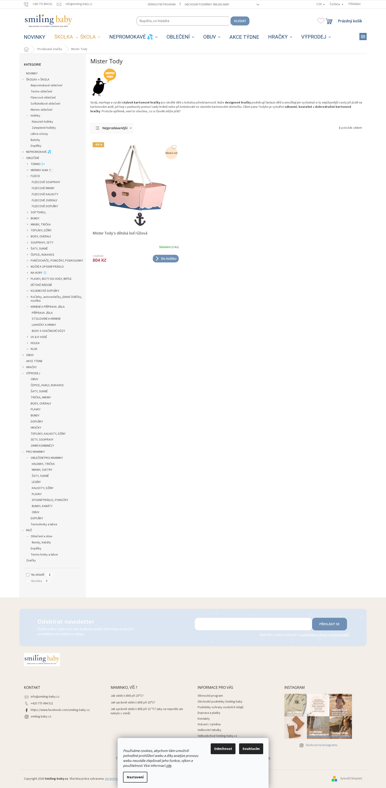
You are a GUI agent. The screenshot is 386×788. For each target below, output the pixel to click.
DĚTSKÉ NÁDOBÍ (41, 285)
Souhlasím (251, 748)
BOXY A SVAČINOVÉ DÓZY (48, 331)
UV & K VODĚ (39, 337)
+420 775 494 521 (42, 703)
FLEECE (35, 176)
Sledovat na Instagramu (321, 745)
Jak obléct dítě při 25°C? (127, 696)
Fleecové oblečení (43, 97)
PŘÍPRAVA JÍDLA (42, 313)
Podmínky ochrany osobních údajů (220, 707)
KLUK (34, 349)
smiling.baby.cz (41, 716)
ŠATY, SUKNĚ (39, 248)
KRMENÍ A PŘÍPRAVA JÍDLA (48, 307)
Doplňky (36, 146)
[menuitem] (34, 37)
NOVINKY (32, 73)
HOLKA (35, 343)
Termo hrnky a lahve (44, 554)
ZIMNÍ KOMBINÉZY (42, 445)
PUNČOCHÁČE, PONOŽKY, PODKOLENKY (57, 260)
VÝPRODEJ (33, 373)
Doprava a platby (209, 713)
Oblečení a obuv (42, 536)
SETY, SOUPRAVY (42, 439)
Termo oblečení (41, 91)
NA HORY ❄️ (39, 273)
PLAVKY (36, 409)
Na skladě (40, 574)
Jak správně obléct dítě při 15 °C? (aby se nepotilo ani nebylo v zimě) (147, 711)
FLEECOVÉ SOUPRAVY (46, 182)
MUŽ (29, 530)
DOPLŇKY (37, 421)
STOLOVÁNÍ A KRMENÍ (46, 319)
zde (168, 765)
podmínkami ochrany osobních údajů (324, 635)
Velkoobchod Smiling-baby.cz (217, 736)
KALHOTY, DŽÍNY (42, 488)
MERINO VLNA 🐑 (42, 170)
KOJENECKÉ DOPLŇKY (45, 291)
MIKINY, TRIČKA (41, 224)
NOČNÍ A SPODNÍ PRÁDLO (47, 266)
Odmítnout (223, 748)
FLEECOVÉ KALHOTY (45, 194)
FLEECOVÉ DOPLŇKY (45, 206)
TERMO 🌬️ (38, 164)
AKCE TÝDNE (34, 361)
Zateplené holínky (44, 128)
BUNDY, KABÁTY (42, 506)
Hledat (240, 21)
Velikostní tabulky (209, 730)
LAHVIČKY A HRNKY (44, 325)
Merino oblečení (41, 110)
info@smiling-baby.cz (45, 696)
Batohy (35, 140)
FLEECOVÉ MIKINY (43, 188)
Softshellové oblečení (45, 103)
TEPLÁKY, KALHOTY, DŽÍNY (48, 434)
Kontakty (204, 719)
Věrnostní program (162, 4)
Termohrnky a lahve (44, 524)
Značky (31, 560)
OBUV (30, 355)
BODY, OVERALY (41, 236)
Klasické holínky (42, 121)
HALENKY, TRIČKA (43, 464)
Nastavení (135, 777)
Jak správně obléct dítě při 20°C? (133, 703)
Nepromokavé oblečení (46, 85)
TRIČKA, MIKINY (41, 397)
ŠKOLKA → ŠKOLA (37, 79)
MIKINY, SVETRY (42, 470)
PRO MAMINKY (35, 452)
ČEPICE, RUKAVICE (42, 255)
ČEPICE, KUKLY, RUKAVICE (47, 385)
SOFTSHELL (38, 212)
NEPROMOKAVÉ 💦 (38, 152)
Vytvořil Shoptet (351, 779)
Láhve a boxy (39, 134)
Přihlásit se (329, 624)
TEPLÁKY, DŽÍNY (41, 230)
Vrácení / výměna (209, 724)
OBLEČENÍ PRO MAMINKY (47, 458)
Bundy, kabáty (41, 542)
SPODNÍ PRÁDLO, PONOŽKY (50, 500)
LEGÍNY (36, 482)
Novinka (39, 581)
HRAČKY (31, 367)
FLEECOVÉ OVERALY (44, 200)
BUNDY (35, 218)
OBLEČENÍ (32, 158)
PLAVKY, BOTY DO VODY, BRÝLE (51, 279)
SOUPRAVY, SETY (42, 242)
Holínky (35, 115)
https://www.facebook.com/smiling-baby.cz (60, 710)
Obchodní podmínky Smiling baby (207, 4)
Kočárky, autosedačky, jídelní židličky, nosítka (56, 299)
